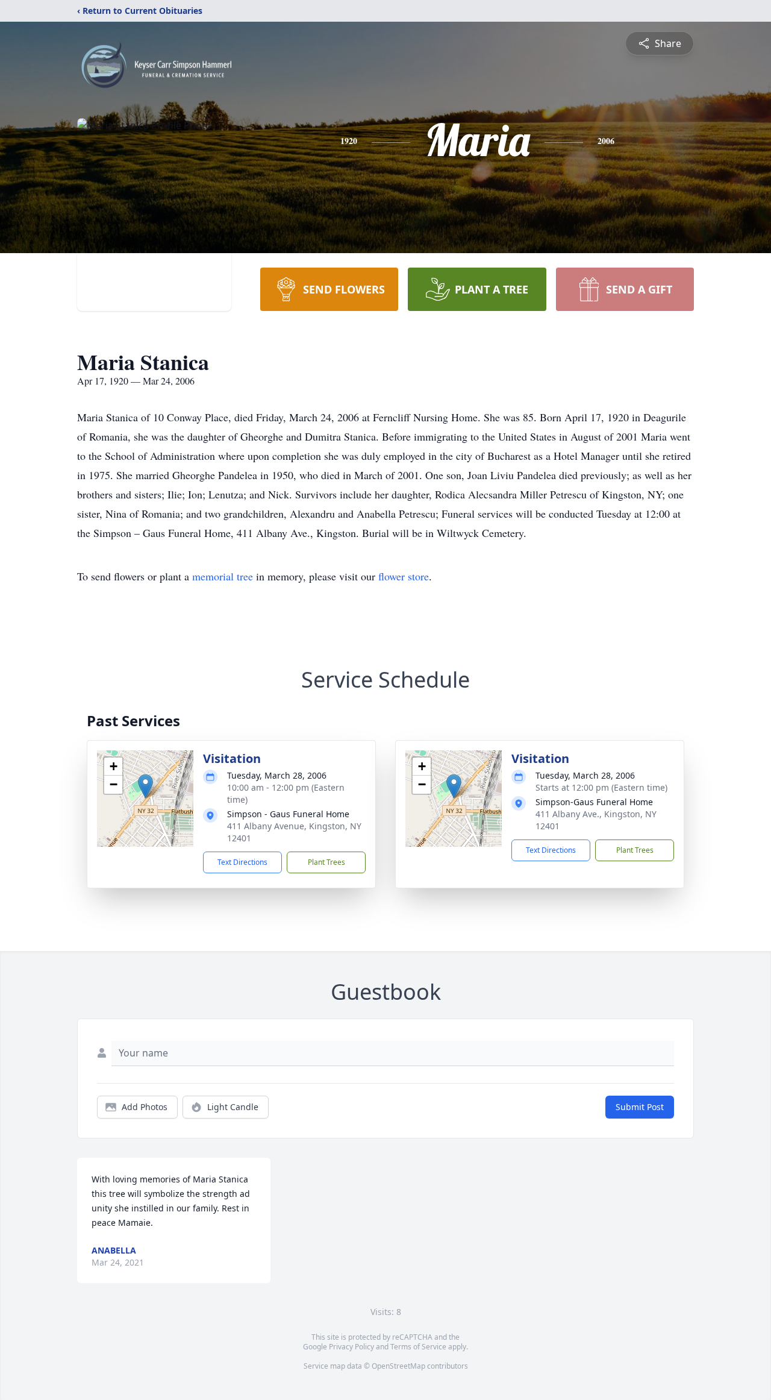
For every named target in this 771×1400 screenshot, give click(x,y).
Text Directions (242, 862)
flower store (403, 576)
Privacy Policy (351, 1347)
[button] (145, 786)
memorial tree (222, 576)
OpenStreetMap (398, 1366)
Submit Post (640, 1107)
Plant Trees (326, 862)
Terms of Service (418, 1347)
